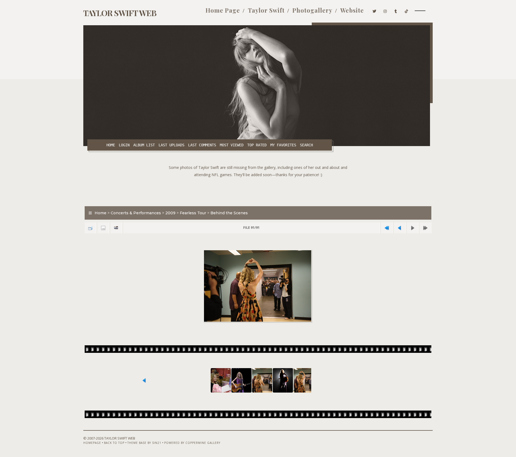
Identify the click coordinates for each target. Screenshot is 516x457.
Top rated (257, 145)
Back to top (114, 443)
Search (306, 145)
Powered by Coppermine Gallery (192, 443)
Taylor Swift (266, 10)
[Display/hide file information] (103, 228)
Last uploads (171, 145)
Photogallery (312, 10)
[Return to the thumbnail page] (90, 228)
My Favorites (283, 145)
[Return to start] (386, 228)
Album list (144, 145)
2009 (170, 213)
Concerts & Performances (136, 213)
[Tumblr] (395, 10)
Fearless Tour (193, 213)
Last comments (202, 145)
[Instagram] (385, 10)
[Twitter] (374, 10)
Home (110, 145)
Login (124, 145)
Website (352, 10)
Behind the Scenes (229, 213)
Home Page (223, 10)
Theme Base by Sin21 (144, 443)
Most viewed (231, 145)
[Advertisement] (258, 190)
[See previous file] (399, 228)
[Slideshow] (116, 228)
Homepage (92, 443)
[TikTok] (406, 10)
